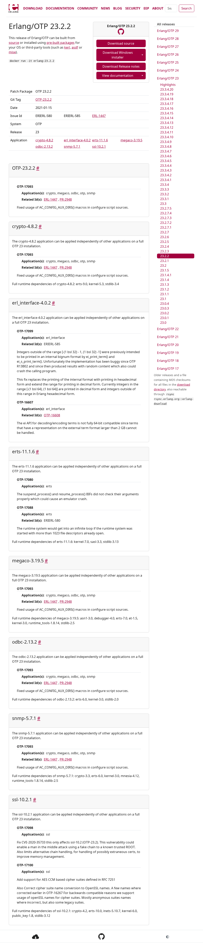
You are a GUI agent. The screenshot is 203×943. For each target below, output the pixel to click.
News (105, 8)
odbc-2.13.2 (44, 146)
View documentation (117, 75)
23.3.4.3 (165, 170)
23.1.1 (164, 294)
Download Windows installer (118, 54)
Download (33, 8)
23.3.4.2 (165, 175)
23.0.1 (164, 318)
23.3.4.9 (165, 142)
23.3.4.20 (166, 89)
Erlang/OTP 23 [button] (168, 78)
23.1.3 (164, 284)
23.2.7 (164, 232)
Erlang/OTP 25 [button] (168, 62)
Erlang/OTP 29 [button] (168, 31)
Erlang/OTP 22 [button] (168, 329)
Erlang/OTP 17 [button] (168, 368)
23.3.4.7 (165, 151)
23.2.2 (164, 256)
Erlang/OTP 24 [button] (168, 70)
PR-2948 (66, 199)
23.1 (163, 299)
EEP (146, 8)
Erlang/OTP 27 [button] (168, 46)
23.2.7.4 (165, 213)
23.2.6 (164, 237)
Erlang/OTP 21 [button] (168, 337)
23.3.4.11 (166, 132)
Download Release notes (121, 66)
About (157, 8)
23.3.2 (164, 194)
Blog (117, 8)
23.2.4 (164, 246)
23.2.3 (164, 251)
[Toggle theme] (167, 936)
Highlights (168, 84)
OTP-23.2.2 (43, 99)
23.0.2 (164, 313)
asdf (75, 47)
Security (132, 8)
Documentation (60, 8)
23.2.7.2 (165, 222)
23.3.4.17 (166, 104)
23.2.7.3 (165, 218)
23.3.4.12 (166, 127)
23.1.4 (164, 280)
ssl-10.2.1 (99, 146)
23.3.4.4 (165, 165)
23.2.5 (164, 242)
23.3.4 (164, 184)
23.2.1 (164, 261)
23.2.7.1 (165, 227)
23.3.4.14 (166, 118)
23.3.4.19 (166, 94)
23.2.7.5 (165, 208)
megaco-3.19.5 (131, 140)
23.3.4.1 (165, 180)
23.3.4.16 (166, 108)
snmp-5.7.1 (72, 146)
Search (186, 8)
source (14, 42)
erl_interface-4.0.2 (77, 140)
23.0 (163, 322)
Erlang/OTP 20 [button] (168, 345)
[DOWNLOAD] (35, 936)
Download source (121, 43)
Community (87, 8)
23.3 (163, 203)
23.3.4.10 (166, 137)
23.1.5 (164, 270)
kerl (67, 47)
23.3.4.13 (166, 123)
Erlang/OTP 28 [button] (168, 38)
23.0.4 (164, 303)
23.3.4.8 (165, 146)
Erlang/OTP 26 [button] (168, 54)
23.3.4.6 (165, 156)
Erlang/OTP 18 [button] (168, 360)
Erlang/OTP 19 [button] (168, 353)
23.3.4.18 (166, 99)
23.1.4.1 (165, 275)
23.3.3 (164, 189)
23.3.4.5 (165, 161)
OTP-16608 (52, 415)
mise (12, 52)
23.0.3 (164, 308)
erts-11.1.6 (100, 140)
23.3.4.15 (166, 113)
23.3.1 (164, 199)
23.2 (163, 265)
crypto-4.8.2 (44, 140)
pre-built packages (61, 42)
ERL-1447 (99, 116)
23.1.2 (164, 289)
